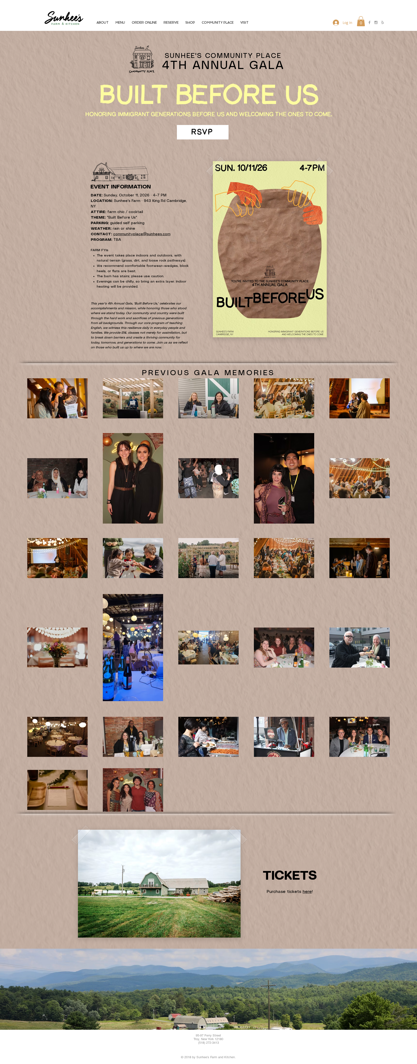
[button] (102, 22)
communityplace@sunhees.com (141, 234)
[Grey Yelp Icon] (382, 22)
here (307, 892)
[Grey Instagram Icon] (376, 22)
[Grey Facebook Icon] (369, 22)
